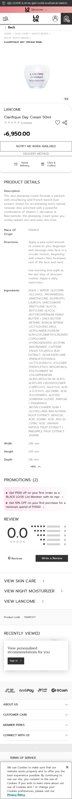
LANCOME (12, 109)
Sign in (14, 660)
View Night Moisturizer (30, 591)
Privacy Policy (16, 795)
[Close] (67, 767)
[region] (36, 780)
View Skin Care (20, 581)
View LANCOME (20, 601)
